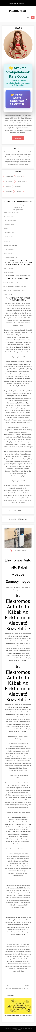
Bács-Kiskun (8, 152)
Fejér (26, 154)
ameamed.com (9, 225)
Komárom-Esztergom (23, 159)
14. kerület (21, 495)
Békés (20, 152)
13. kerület (13, 495)
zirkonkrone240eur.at (12, 245)
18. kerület (25, 498)
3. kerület (27, 485)
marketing (9, 191)
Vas (17, 164)
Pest (11, 161)
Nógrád (7, 161)
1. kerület (13, 485)
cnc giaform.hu (18, 209)
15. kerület (28, 495)
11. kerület (17, 493)
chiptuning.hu (9, 237)
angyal (19, 176)
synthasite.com (9, 294)
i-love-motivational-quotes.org (15, 286)
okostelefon (9, 181)
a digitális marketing (21, 123)
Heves (25, 157)
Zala (26, 164)
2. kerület (20, 485)
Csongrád (20, 154)
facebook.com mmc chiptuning (14, 290)
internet (19, 191)
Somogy (16, 161)
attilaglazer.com (10, 221)
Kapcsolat (18, 138)
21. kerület (28, 500)
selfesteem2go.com (11, 282)
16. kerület (10, 498)
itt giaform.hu (18, 207)
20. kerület (21, 500)
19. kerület (13, 500)
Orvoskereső (28, 201)
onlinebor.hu (9, 233)
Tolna (14, 164)
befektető (18, 186)
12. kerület (24, 493)
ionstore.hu (8, 268)
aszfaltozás (9, 176)
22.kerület (14, 502)
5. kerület (17, 488)
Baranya (15, 152)
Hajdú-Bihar (19, 157)
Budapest (14, 154)
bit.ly (6, 229)
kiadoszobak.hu (9, 272)
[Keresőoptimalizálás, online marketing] (18, 11)
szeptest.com (9, 216)
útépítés (8, 186)
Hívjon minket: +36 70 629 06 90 (17, 3)
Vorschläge (21, 181)
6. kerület (24, 488)
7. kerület (13, 490)
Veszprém (22, 164)
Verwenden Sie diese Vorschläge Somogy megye (20, 1015)
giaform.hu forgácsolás (12, 212)
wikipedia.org (9, 249)
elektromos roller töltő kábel (19, 736)
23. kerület (21, 502)
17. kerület (18, 498)
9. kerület (27, 490)
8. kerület (20, 490)
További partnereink (11, 257)
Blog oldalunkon (20, 128)
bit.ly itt (7, 241)
